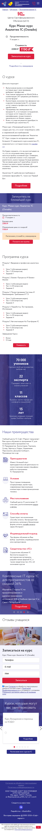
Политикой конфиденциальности (23, 830)
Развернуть (21, 345)
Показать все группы (21, 241)
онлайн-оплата (29, 524)
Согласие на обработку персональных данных (21, 784)
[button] (18, 612)
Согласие (12, 686)
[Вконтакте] (21, 807)
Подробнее (21, 185)
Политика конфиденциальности (21, 787)
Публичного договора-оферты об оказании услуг (19, 693)
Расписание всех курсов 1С (21, 751)
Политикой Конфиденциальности (16, 689)
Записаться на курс (21, 56)
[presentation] (14, 612)
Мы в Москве (17, 1)
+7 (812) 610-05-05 (34, 4)
